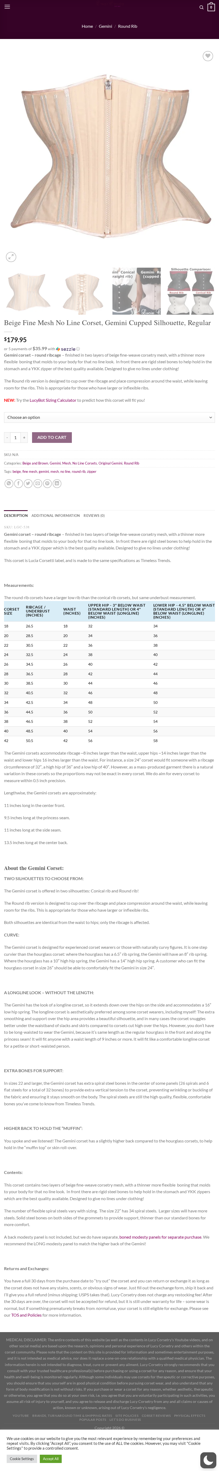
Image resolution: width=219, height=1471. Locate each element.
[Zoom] (11, 257)
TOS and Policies (26, 1314)
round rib (78, 471)
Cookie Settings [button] (22, 1459)
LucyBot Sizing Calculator (53, 400)
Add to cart (52, 437)
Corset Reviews (156, 1416)
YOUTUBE (21, 1416)
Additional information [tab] (56, 515)
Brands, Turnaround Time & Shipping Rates (72, 1416)
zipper (91, 471)
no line (65, 471)
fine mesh (29, 471)
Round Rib (127, 26)
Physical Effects (189, 1416)
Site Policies (126, 1416)
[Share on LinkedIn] (57, 483)
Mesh (66, 463)
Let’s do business (125, 1420)
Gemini (105, 26)
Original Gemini (110, 463)
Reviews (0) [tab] (94, 515)
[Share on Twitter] (28, 483)
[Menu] (7, 6)
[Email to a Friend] (37, 483)
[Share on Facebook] (18, 483)
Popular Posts (92, 1420)
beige (17, 471)
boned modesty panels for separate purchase (160, 1236)
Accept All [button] (50, 1459)
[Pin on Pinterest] (47, 483)
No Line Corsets (84, 463)
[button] (109, 349)
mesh (54, 471)
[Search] (202, 7)
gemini (44, 471)
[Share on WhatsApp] (9, 483)
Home (87, 26)
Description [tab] (16, 515)
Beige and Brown (35, 463)
